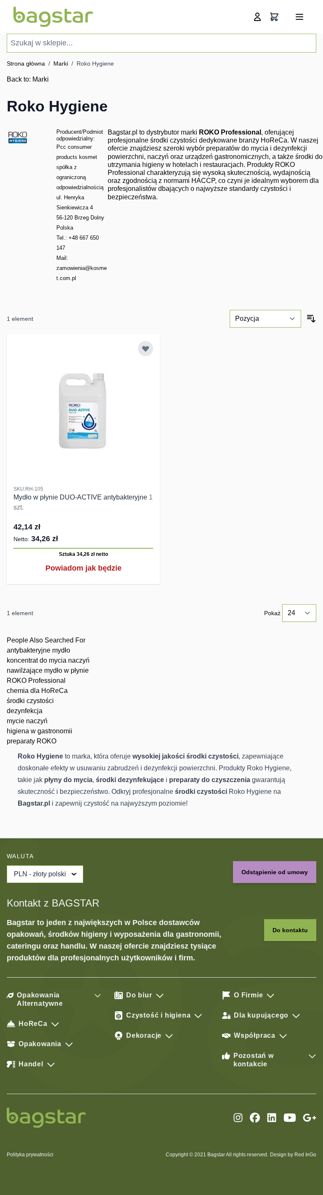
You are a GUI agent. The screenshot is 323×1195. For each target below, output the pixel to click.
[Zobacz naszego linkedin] (272, 1118)
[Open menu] (299, 17)
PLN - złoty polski (40, 874)
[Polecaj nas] (309, 1118)
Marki (60, 63)
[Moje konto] (257, 17)
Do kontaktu (290, 930)
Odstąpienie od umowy (274, 872)
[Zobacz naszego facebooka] (255, 1118)
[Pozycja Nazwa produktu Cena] (265, 319)
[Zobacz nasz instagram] (238, 1118)
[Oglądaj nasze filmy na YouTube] (289, 1117)
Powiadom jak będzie (83, 568)
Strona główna (26, 63)
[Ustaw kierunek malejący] (311, 319)
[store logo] (53, 17)
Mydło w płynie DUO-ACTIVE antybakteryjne (81, 497)
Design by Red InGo (293, 1155)
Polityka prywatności (30, 1155)
